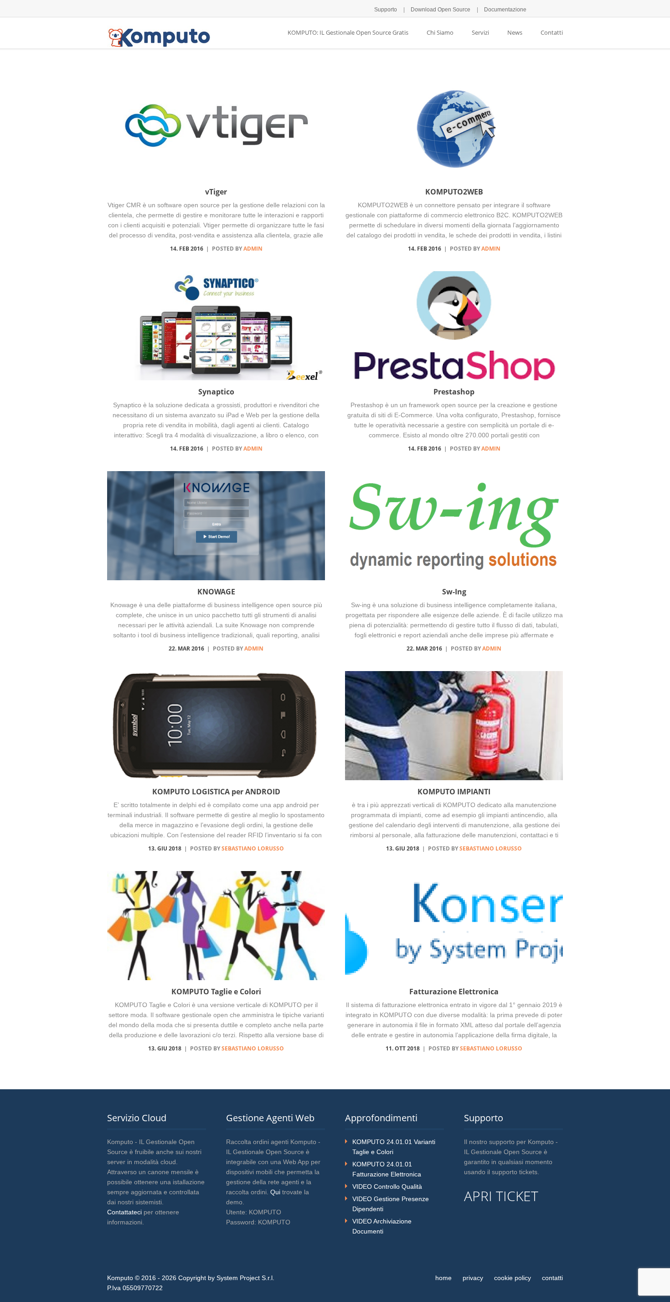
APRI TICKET (501, 1196)
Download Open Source (440, 9)
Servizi (480, 32)
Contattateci (124, 1212)
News (514, 32)
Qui (275, 1192)
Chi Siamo (440, 32)
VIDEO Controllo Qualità (387, 1186)
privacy (473, 1277)
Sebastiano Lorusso (253, 848)
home (443, 1277)
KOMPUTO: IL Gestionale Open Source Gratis (348, 32)
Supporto (385, 9)
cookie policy (512, 1277)
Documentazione (505, 9)
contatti (552, 1277)
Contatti (552, 32)
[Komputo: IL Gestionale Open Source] (159, 37)
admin (253, 248)
